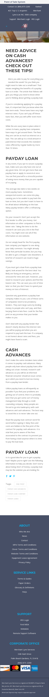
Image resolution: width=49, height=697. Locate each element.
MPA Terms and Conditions (24, 544)
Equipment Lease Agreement (24, 558)
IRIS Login (35, 19)
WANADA (25, 629)
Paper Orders (24, 583)
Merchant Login (23, 19)
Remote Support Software (24, 633)
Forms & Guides (25, 578)
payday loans (13, 499)
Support (13, 19)
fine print (20, 484)
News (24, 536)
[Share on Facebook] (7, 476)
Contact (24, 540)
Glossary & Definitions (24, 587)
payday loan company (16, 494)
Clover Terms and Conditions (24, 549)
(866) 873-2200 (24, 662)
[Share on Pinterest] (14, 476)
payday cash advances (17, 489)
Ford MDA (24, 624)
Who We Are (24, 531)
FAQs (24, 592)
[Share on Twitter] (10, 476)
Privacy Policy (24, 562)
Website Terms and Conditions (24, 553)
